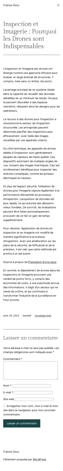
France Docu (11, 5)
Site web (8, 399)
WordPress (39, 459)
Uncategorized (43, 315)
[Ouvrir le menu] (58, 5)
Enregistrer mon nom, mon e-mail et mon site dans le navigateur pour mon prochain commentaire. (30, 410)
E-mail (8, 392)
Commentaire (12, 359)
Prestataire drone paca (42, 262)
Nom (7, 385)
